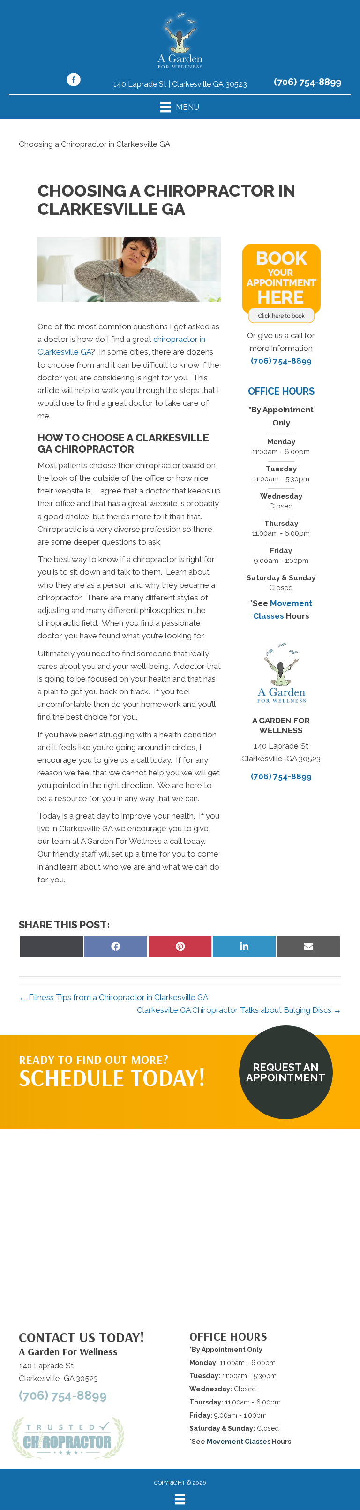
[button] (286, 1072)
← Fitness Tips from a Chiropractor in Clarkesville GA (113, 997)
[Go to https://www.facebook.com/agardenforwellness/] (74, 81)
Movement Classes (238, 1441)
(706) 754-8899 (307, 82)
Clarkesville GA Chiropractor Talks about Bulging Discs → (239, 1010)
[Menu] (180, 1499)
